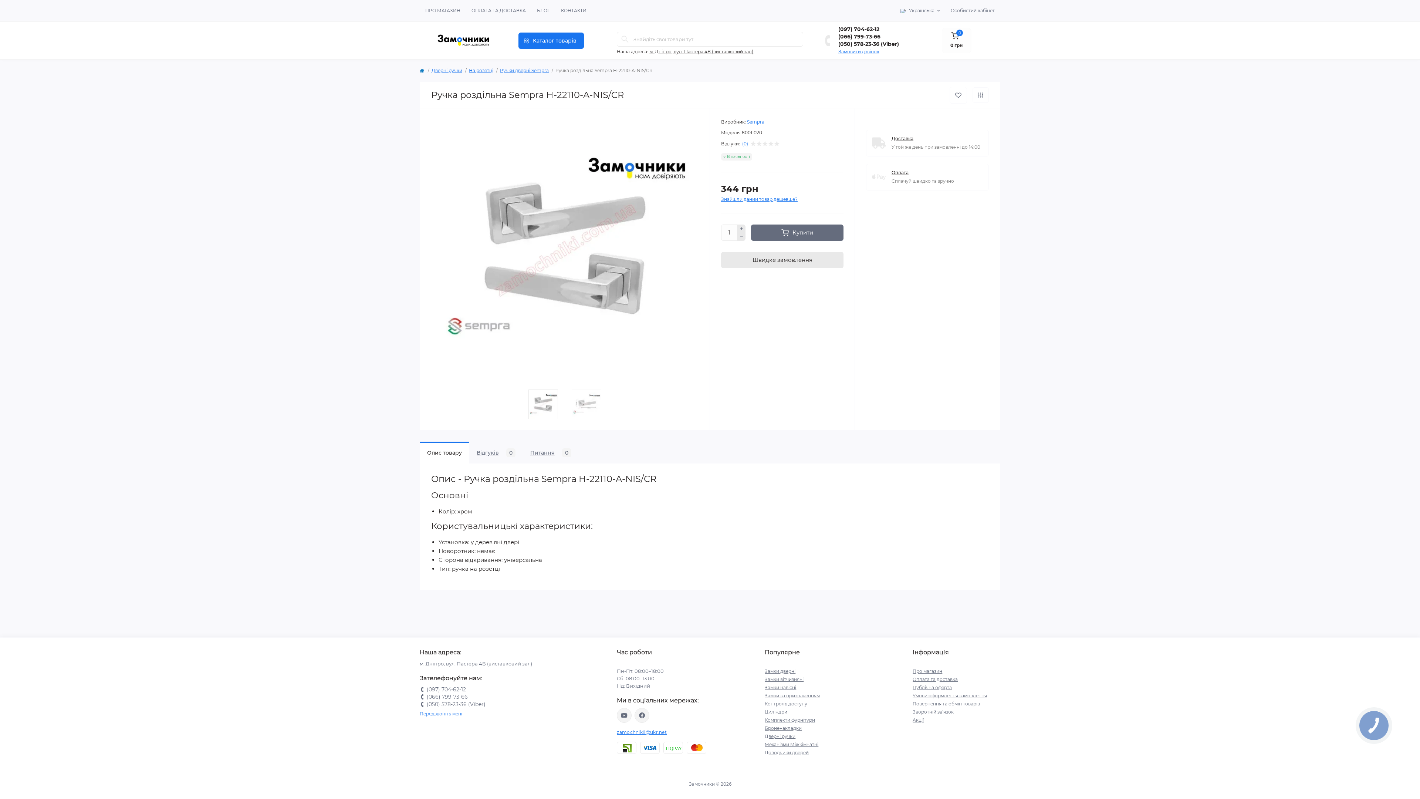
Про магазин (442, 10)
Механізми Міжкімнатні (791, 744)
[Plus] (741, 229)
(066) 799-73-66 (859, 36)
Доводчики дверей (787, 752)
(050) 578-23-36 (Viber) (868, 44)
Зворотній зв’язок (933, 712)
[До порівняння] (981, 95)
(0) (745, 143)
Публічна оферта (932, 687)
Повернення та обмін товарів (946, 704)
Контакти (573, 10)
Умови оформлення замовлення (950, 695)
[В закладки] (958, 95)
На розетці (481, 70)
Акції (918, 720)
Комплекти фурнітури (790, 720)
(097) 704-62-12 (858, 29)
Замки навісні (780, 687)
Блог (543, 10)
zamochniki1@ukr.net (642, 732)
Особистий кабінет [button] (973, 10)
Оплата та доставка (498, 10)
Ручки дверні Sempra (524, 70)
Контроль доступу (786, 704)
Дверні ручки (447, 70)
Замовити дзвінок (858, 51)
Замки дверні (780, 671)
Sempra (755, 122)
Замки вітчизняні (784, 679)
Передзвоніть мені (441, 714)
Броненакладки (783, 728)
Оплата (900, 172)
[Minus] (741, 237)
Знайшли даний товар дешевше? (759, 199)
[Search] (625, 39)
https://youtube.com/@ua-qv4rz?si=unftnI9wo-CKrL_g (624, 715)
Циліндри (776, 712)
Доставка (902, 138)
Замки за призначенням (792, 695)
